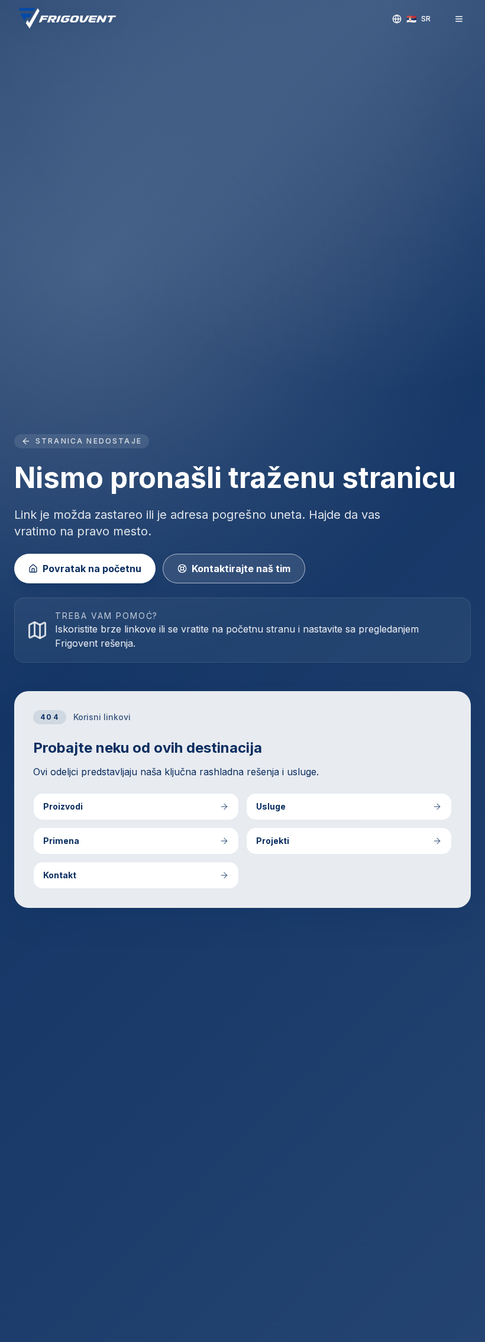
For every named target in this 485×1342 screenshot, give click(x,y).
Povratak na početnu (92, 568)
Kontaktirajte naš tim (241, 568)
